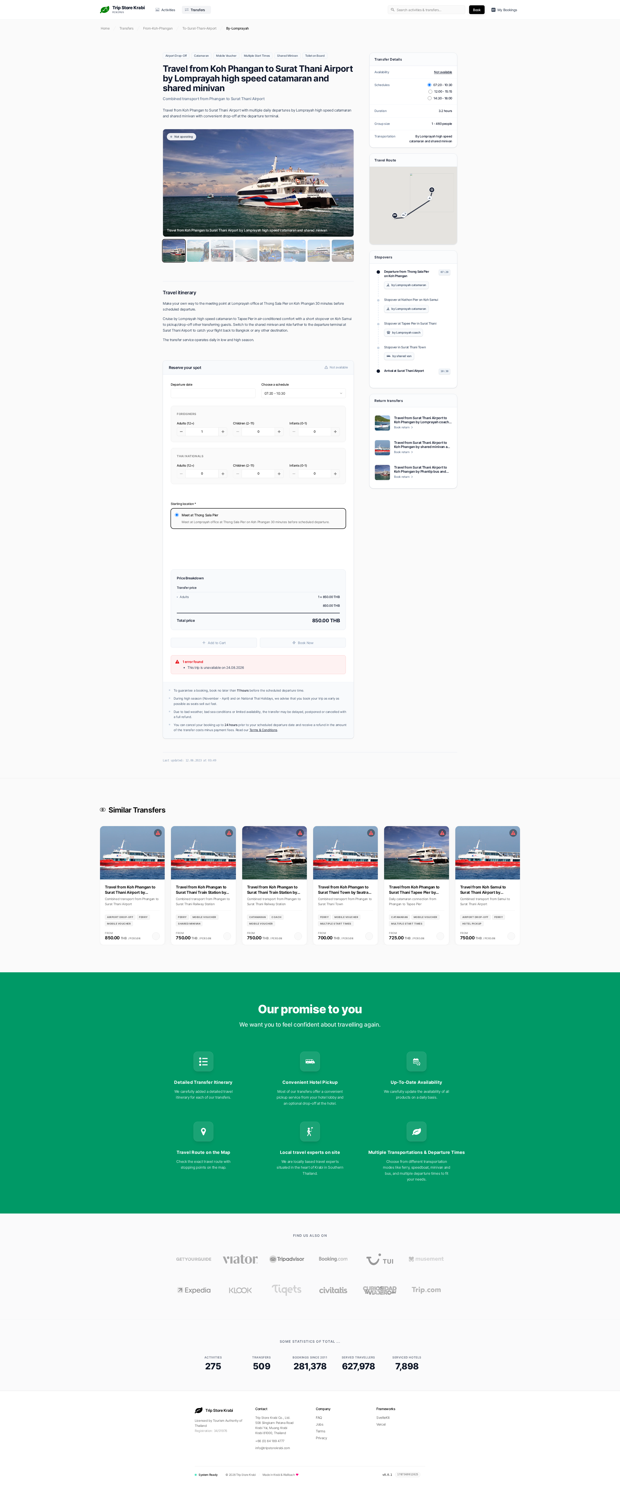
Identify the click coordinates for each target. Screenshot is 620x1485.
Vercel (381, 1424)
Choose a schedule (275, 384)
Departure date (182, 384)
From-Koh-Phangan (158, 28)
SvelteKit (383, 1417)
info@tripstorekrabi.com (272, 1448)
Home (105, 28)
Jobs (319, 1424)
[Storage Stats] (424, 1475)
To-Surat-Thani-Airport (199, 28)
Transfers (126, 28)
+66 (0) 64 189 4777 (269, 1441)
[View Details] (156, 936)
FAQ (319, 1417)
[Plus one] (222, 431)
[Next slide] (514, 878)
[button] (432, 190)
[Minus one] (181, 431)
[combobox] (426, 10)
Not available (443, 72)
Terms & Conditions (263, 730)
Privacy (321, 1438)
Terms (320, 1431)
